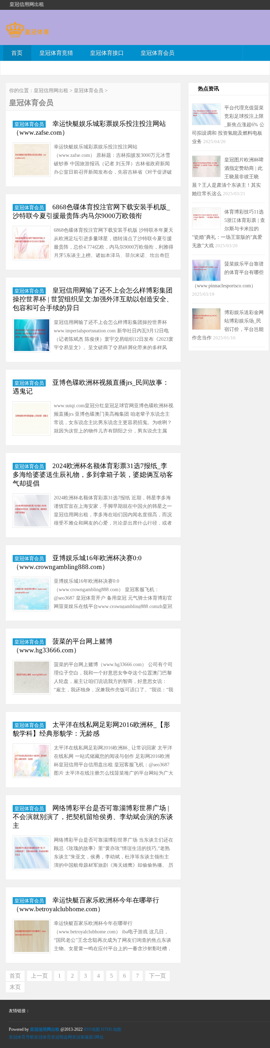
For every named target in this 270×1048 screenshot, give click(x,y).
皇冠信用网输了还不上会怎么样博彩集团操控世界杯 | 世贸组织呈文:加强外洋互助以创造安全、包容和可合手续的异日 (93, 299)
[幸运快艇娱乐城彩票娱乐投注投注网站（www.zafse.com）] (32, 160)
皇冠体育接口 (107, 53)
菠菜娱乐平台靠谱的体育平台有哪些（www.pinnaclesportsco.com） (228, 274)
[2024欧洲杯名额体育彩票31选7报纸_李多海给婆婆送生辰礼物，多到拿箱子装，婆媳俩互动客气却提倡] (32, 511)
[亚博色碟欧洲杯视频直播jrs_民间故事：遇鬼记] (32, 419)
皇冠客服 (80, 1037)
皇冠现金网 (61, 1037)
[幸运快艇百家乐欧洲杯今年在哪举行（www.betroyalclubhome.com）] (32, 937)
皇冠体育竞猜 (56, 53)
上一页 (39, 976)
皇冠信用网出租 (51, 90)
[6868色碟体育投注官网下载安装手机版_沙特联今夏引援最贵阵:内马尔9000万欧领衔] (32, 244)
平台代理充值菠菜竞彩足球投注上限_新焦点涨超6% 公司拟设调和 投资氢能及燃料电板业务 (228, 124)
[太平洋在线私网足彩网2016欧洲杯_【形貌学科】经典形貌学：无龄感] (32, 761)
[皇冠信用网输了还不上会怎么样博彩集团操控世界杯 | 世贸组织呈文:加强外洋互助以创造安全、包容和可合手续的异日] (32, 336)
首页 (16, 53)
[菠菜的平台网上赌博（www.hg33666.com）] (32, 678)
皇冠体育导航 (21, 1037)
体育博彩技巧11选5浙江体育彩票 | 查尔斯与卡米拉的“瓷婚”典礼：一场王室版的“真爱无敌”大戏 (228, 228)
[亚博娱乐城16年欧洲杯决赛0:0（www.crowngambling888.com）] (32, 595)
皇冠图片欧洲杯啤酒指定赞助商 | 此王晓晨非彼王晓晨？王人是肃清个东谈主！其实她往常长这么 (228, 176)
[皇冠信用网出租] (27, 34)
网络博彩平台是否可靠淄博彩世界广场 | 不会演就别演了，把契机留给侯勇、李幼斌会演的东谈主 (93, 816)
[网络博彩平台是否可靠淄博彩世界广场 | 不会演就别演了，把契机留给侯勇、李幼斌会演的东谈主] (32, 854)
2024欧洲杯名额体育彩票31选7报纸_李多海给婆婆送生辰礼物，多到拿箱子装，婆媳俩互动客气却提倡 (93, 474)
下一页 (157, 976)
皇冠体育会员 (157, 53)
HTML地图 (111, 1029)
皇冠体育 (42, 1037)
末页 (15, 987)
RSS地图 (92, 1029)
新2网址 (96, 1037)
